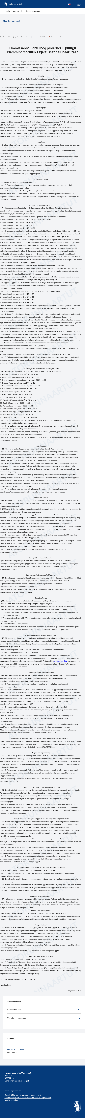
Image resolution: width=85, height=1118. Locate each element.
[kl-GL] (69, 4)
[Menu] (79, 4)
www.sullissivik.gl (60, 661)
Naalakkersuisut (12, 1100)
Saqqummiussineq (33, 11)
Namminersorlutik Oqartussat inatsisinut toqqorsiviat (28, 1097)
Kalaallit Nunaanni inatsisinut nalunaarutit (23, 1095)
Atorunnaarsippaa (14, 1009)
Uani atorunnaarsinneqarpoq (18, 1018)
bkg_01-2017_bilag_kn (15, 1049)
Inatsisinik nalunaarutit (13, 11)
